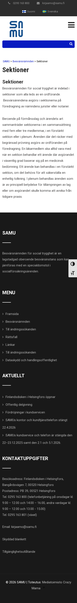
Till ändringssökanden (21, 329)
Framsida (12, 314)
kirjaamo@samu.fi (53, 3)
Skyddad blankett (14, 539)
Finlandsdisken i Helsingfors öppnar (30, 397)
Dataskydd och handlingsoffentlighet (31, 360)
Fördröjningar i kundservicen (25, 412)
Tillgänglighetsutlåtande (18, 552)
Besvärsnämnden (18, 322)
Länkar (10, 345)
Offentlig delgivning (19, 405)
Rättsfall (11, 337)
